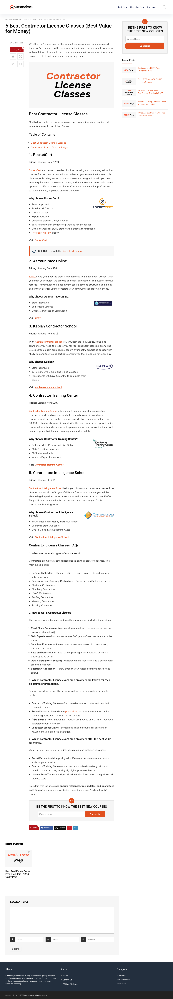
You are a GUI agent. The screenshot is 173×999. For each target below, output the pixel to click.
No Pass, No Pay (42, 232)
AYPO (32, 276)
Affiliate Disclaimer (71, 984)
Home (7, 19)
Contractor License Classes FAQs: (49, 147)
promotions (71, 711)
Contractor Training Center (55, 395)
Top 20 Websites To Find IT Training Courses (150, 80)
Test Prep (122, 7)
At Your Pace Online (50, 261)
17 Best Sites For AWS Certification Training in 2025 (150, 91)
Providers (151, 7)
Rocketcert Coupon (72, 251)
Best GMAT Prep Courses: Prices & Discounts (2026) (152, 103)
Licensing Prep (137, 7)
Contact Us (67, 979)
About (65, 975)
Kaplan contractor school (48, 341)
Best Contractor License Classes (48, 142)
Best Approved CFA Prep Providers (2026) (148, 69)
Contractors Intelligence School (59, 472)
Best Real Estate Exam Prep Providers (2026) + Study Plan (18, 874)
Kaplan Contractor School (55, 326)
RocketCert (42, 154)
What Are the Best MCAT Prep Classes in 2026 (151, 114)
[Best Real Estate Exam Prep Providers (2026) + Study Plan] (18, 851)
